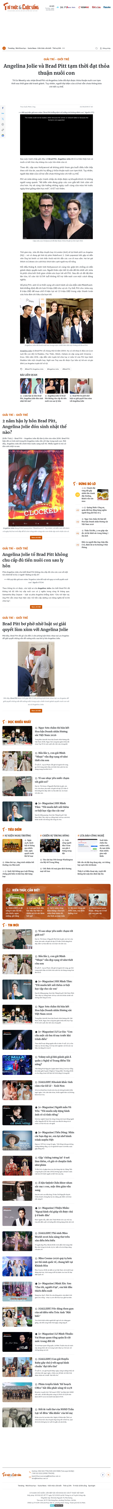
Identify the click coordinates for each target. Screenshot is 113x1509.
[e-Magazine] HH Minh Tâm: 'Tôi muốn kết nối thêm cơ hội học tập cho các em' (52, 807)
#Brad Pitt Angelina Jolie (34, 369)
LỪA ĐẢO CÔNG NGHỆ (91, 835)
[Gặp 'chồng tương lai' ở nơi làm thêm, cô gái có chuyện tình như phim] (17, 1166)
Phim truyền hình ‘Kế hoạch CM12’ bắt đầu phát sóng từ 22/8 (53, 1386)
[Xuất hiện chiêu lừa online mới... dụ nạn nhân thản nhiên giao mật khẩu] (87, 845)
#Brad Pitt (66, 369)
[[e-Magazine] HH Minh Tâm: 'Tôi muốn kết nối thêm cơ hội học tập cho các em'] (17, 811)
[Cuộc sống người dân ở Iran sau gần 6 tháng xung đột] (50, 845)
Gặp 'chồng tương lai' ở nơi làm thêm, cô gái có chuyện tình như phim (53, 1161)
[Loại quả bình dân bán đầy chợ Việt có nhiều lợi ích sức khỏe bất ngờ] (35, 900)
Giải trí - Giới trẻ (56, 59)
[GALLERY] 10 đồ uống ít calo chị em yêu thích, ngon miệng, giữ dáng (14, 912)
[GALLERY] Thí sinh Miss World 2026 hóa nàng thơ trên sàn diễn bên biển (52, 1237)
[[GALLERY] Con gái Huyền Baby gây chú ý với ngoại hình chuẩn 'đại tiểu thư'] (17, 1367)
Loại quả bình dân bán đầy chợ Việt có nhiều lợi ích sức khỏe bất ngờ (35, 912)
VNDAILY (83, 7)
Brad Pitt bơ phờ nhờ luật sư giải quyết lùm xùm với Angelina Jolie (81, 398)
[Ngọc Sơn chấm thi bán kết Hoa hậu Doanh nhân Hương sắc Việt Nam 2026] (17, 736)
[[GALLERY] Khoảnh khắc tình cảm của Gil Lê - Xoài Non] (17, 1090)
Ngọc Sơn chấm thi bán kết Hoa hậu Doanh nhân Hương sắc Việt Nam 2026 (52, 731)
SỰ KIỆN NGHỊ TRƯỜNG (17, 835)
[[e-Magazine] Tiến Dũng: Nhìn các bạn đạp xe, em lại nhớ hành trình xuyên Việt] (17, 1140)
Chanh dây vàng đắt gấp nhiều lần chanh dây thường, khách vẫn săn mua (88, 494)
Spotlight (91, 1486)
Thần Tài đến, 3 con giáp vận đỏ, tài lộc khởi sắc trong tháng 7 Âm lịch (95, 533)
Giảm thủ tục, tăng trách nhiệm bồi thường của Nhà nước (18, 863)
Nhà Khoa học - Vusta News (26, 48)
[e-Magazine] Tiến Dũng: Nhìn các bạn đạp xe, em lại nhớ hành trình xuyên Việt (54, 1136)
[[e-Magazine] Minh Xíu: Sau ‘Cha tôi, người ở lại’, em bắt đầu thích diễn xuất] (17, 1291)
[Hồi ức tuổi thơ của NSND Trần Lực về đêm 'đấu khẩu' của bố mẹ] (17, 1417)
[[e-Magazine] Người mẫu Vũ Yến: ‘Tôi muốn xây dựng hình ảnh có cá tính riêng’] (17, 1115)
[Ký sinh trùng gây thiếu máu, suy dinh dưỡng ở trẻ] (77, 900)
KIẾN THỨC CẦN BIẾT (26, 890)
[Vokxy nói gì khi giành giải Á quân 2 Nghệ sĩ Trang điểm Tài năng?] (17, 1065)
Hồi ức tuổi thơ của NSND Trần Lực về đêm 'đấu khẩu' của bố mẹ (54, 1411)
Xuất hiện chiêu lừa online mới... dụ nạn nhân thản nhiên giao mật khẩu (105, 848)
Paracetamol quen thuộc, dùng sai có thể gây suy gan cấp (98, 910)
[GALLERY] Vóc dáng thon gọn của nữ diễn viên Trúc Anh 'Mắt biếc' (54, 1312)
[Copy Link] (3, 130)
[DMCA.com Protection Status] (56, 1505)
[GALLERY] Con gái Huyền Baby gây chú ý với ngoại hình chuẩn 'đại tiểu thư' (52, 1363)
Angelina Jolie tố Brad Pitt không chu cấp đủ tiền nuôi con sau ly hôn (56, 398)
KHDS (71, 7)
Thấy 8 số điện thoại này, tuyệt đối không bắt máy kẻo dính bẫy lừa (92, 872)
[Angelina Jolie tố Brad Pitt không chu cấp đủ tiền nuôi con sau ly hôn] (56, 386)
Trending (11, 48)
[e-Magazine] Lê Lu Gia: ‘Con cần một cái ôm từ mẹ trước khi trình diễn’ (53, 1035)
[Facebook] (3, 108)
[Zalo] (3, 113)
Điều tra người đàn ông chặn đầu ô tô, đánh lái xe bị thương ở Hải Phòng (95, 544)
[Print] (3, 124)
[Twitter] (3, 119)
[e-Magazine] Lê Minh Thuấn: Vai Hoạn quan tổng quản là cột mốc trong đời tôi (54, 1337)
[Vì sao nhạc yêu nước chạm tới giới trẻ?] (17, 786)
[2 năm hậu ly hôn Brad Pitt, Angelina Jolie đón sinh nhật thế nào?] (31, 386)
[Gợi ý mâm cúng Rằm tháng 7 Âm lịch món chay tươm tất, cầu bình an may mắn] (56, 900)
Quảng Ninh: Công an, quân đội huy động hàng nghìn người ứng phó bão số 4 (94, 510)
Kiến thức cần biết (44, 48)
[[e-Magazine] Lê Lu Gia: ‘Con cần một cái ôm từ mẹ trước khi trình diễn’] (17, 1040)
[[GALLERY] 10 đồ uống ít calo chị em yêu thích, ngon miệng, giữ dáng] (15, 900)
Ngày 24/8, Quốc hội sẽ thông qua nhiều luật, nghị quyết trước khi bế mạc (29, 848)
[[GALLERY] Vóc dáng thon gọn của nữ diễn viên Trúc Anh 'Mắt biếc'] (17, 1317)
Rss (108, 1475)
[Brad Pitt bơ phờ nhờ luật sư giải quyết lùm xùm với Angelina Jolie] (81, 386)
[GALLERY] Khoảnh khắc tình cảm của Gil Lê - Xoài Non (54, 1084)
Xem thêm (63, 48)
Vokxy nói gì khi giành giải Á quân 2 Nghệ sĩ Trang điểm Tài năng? (53, 1060)
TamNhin (107, 7)
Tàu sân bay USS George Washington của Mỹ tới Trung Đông (56, 861)
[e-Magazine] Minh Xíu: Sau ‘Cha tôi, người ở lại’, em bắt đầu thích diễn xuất (53, 1287)
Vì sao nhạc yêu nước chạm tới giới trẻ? (52, 780)
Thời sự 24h (56, 48)
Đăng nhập (107, 48)
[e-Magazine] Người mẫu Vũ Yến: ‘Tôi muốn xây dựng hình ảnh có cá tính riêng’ (53, 1111)
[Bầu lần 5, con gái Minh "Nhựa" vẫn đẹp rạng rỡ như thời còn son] (17, 761)
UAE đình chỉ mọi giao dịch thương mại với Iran (55, 870)
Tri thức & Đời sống (80, 1486)
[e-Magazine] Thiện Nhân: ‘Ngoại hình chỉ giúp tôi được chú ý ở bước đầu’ (54, 1211)
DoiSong (96, 7)
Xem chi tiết (36, 538)
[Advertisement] (56, 29)
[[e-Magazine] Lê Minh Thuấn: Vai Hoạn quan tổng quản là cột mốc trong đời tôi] (17, 1342)
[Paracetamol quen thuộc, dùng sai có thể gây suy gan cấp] (98, 900)
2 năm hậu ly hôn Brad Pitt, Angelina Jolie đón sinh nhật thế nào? (31, 398)
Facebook (103, 1475)
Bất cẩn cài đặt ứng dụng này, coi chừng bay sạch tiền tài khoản (94, 863)
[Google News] (3, 135)
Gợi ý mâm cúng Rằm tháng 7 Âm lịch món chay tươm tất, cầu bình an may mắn (56, 912)
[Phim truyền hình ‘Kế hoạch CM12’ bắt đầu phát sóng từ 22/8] (17, 1392)
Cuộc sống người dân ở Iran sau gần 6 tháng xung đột (67, 846)
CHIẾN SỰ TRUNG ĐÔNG (55, 835)
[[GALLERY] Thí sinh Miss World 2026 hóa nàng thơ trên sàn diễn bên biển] (17, 1241)
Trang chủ (4, 48)
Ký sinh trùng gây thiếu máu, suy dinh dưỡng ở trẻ (76, 910)
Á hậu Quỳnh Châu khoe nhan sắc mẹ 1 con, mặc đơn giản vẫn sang (53, 1186)
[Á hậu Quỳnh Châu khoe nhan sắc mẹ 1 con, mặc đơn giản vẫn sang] (17, 1191)
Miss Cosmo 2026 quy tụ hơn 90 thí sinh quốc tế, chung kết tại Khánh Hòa (54, 1262)
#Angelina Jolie (53, 369)
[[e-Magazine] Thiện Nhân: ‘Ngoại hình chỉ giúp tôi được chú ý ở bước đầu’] (17, 1216)
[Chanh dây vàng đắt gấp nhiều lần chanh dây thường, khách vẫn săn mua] (102, 494)
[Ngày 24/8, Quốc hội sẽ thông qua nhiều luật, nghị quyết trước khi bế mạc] (12, 845)
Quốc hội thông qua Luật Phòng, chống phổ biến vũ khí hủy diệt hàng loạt (18, 874)
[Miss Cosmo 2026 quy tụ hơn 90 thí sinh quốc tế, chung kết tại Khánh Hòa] (17, 1266)
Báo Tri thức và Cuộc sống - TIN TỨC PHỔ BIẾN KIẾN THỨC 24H (21, 7)
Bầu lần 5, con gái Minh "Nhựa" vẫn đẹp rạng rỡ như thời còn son (51, 756)
